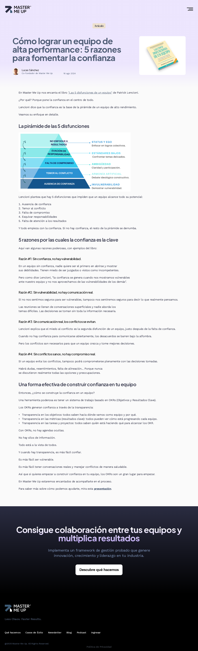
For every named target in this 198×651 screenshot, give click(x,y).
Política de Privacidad (99, 646)
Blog (69, 632)
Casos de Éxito (34, 632)
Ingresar (95, 632)
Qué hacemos (12, 632)
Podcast (81, 632)
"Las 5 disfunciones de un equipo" (90, 92)
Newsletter (54, 632)
